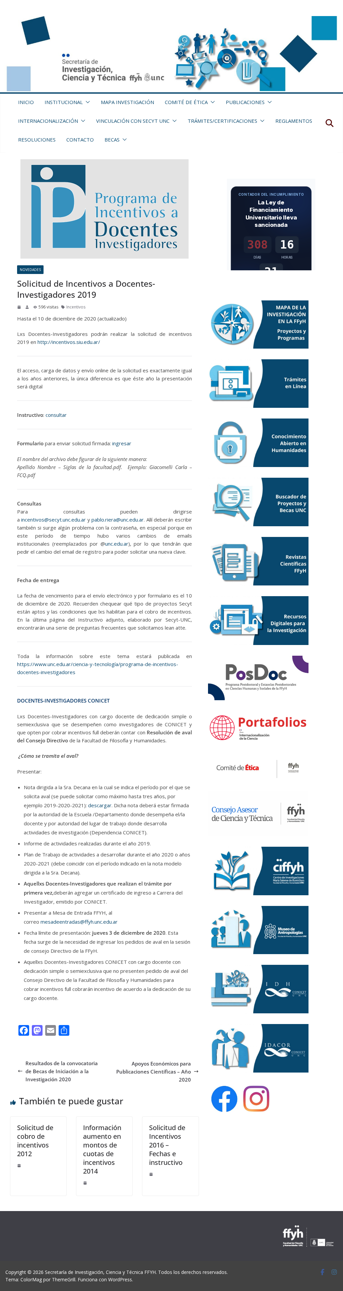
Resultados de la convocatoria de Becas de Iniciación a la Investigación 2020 (61, 1071)
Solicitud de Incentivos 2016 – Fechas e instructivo (167, 1145)
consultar (56, 414)
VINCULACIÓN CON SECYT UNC (132, 120)
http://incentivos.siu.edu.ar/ (69, 342)
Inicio (26, 102)
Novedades (30, 269)
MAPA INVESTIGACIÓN (127, 102)
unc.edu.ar (116, 543)
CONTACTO (80, 139)
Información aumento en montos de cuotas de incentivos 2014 (102, 1149)
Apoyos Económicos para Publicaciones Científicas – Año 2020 (153, 1071)
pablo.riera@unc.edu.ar (117, 519)
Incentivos (75, 307)
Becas (112, 139)
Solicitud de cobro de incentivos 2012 (35, 1140)
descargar (100, 805)
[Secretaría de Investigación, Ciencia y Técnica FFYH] (171, 20)
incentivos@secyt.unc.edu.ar (53, 519)
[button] (86, 102)
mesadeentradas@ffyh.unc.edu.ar (79, 921)
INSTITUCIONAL (64, 102)
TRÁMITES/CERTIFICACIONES (222, 120)
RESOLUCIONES (37, 139)
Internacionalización (48, 120)
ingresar (121, 443)
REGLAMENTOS (293, 120)
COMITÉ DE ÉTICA (186, 102)
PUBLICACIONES (245, 102)
